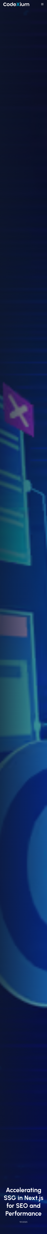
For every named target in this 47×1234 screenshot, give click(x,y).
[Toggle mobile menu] (42, 4)
